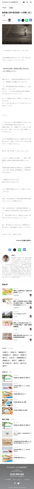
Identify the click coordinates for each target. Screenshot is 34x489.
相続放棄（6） (24, 355)
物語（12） (5, 357)
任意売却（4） (16, 355)
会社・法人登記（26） (7, 363)
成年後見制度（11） (7, 355)
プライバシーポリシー (17, 479)
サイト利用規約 (7, 479)
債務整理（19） (22, 360)
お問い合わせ (27, 479)
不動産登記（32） (6, 360)
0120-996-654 (17, 474)
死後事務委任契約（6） (21, 357)
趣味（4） (5, 366)
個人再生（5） (13, 352)
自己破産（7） (6, 352)
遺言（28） (16, 363)
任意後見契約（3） (22, 352)
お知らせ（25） (23, 363)
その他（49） (12, 357)
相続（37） (14, 360)
